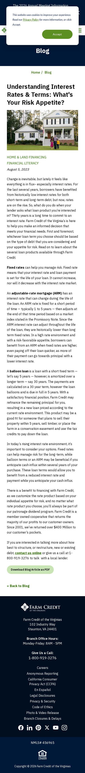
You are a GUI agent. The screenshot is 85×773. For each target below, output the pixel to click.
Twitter (47, 727)
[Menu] (79, 30)
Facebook (21, 727)
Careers (42, 668)
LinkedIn (29, 727)
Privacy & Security (42, 701)
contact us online (28, 553)
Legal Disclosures (42, 695)
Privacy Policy (31, 19)
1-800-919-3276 (42, 658)
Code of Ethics (42, 707)
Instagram (64, 727)
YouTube (56, 727)
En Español (42, 690)
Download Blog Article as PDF (30, 569)
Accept (57, 34)
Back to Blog (19, 586)
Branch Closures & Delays (42, 718)
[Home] (42, 599)
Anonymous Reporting (42, 673)
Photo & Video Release (42, 713)
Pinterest (38, 727)
